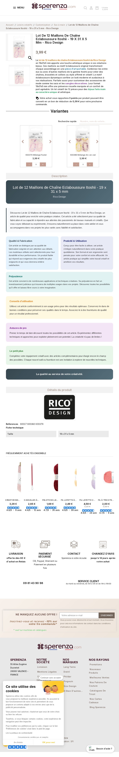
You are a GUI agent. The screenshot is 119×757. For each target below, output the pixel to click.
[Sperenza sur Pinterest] (43, 591)
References (12, 424)
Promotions (96, 664)
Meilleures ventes (99, 677)
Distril (67, 671)
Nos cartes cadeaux (95, 701)
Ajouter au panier (19, 516)
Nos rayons (99, 659)
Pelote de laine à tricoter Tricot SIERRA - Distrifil (50, 500)
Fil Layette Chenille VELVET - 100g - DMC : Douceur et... (87, 500)
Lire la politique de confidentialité (19, 733)
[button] (22, 140)
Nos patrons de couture (98, 684)
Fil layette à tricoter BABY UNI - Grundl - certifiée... (69, 500)
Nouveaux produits (95, 671)
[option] (36, 139)
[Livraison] (45, 544)
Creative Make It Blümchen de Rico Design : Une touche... (13, 500)
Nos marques (70, 661)
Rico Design (70, 686)
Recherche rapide (67, 121)
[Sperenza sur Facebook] (26, 591)
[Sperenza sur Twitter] (18, 591)
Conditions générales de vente (44, 680)
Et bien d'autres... (73, 691)
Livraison (16, 553)
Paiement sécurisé (45, 555)
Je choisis (18, 742)
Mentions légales (47, 671)
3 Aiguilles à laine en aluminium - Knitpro (31, 500)
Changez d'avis (103, 553)
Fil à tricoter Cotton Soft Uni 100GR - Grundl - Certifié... (106, 500)
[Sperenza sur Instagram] (34, 591)
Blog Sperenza (98, 707)
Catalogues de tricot (97, 692)
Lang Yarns (70, 667)
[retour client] (103, 544)
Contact (74, 553)
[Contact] (16, 544)
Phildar (67, 676)
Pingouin (68, 681)
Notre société (43, 661)
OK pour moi (48, 742)
